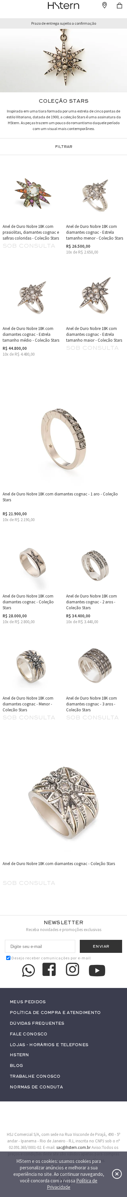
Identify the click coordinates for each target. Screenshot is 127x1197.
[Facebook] (50, 970)
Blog (16, 1066)
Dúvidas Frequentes (37, 1023)
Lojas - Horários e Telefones (49, 1045)
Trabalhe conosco (35, 1076)
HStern (19, 1055)
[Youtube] (97, 971)
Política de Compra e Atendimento (55, 1013)
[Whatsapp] (28, 970)
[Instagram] (73, 970)
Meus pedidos (28, 1002)
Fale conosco (29, 1034)
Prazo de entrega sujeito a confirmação (63, 23)
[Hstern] (63, 5)
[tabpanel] (63, 60)
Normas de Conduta (36, 1087)
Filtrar (63, 147)
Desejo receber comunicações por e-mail (51, 957)
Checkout (119, 5)
